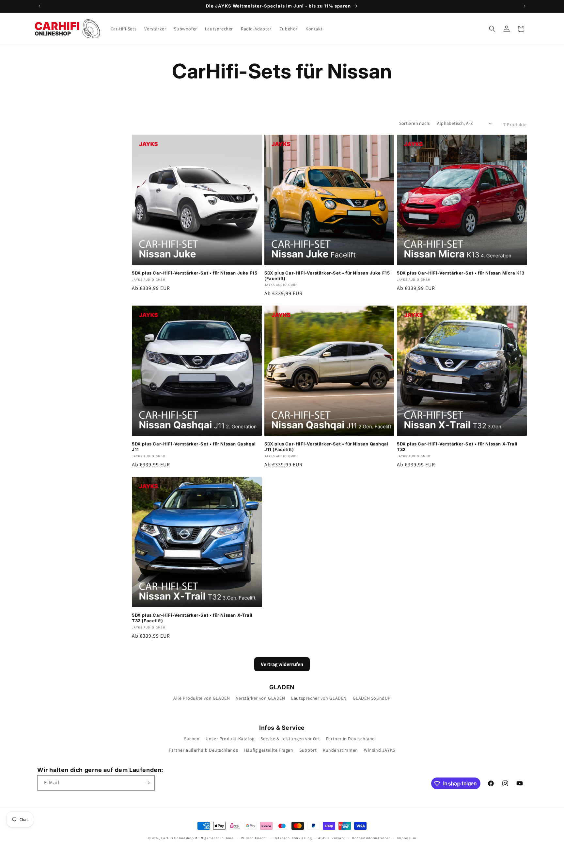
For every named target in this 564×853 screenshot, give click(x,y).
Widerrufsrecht (254, 838)
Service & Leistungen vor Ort (290, 739)
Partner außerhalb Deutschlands (203, 750)
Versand (339, 838)
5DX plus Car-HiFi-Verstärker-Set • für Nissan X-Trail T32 (457, 446)
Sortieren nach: (415, 123)
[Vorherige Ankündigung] (39, 6)
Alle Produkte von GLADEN (201, 698)
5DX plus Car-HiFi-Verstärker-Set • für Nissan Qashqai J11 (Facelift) (326, 446)
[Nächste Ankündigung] (524, 6)
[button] (492, 29)
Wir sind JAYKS (379, 750)
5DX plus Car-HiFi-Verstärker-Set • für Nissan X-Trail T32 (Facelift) (192, 617)
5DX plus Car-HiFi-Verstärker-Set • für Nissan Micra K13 (461, 273)
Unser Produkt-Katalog (230, 739)
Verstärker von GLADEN (260, 698)
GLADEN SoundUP (372, 698)
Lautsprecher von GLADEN (319, 698)
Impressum (406, 838)
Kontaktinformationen (371, 838)
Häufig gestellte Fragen (268, 750)
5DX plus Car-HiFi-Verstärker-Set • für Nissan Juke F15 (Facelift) (327, 275)
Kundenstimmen (340, 750)
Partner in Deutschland (350, 739)
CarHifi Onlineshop (177, 838)
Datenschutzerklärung (293, 838)
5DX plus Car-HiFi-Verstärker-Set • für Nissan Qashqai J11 (194, 446)
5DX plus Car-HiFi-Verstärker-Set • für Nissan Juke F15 (194, 273)
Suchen (192, 739)
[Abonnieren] (147, 783)
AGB (321, 838)
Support (308, 750)
